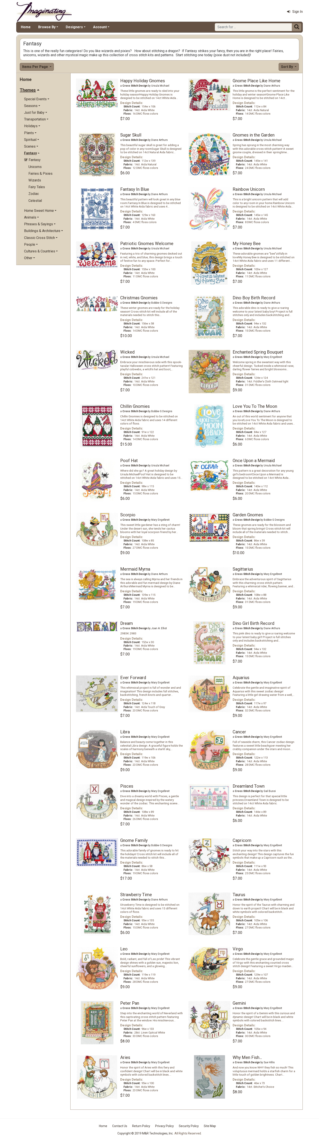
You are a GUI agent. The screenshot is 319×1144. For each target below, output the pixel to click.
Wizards (34, 180)
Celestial (35, 201)
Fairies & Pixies (40, 173)
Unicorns (35, 167)
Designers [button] (74, 27)
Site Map (210, 1126)
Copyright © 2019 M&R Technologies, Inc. (145, 1133)
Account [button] (100, 27)
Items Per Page (35, 67)
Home (26, 27)
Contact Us (119, 1126)
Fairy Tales (36, 187)
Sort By (287, 67)
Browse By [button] (47, 27)
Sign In (297, 12)
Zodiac (33, 194)
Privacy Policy (164, 1126)
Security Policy (189, 1126)
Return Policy (141, 1126)
